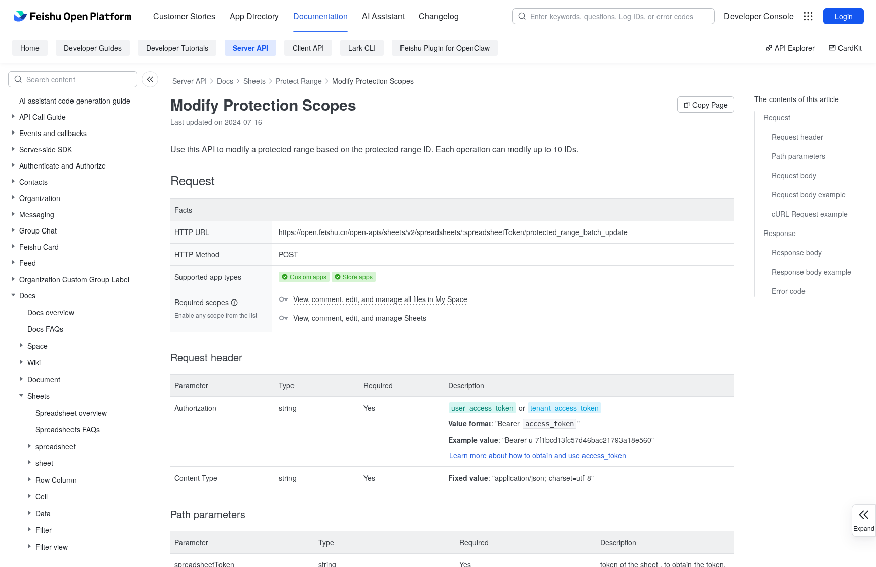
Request (776, 117)
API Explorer (795, 48)
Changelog (439, 16)
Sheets (254, 81)
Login (844, 16)
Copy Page (710, 104)
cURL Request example (810, 214)
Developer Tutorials (177, 48)
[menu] (306, 16)
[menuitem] (184, 16)
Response (779, 233)
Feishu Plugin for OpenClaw (445, 48)
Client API (308, 48)
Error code (789, 291)
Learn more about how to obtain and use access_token (537, 455)
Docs (225, 81)
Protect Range (299, 81)
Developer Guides (93, 48)
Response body (797, 252)
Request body (794, 175)
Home (30, 48)
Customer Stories (184, 16)
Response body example (811, 271)
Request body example (809, 194)
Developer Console (759, 16)
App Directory (254, 16)
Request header (797, 136)
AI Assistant (383, 16)
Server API (250, 48)
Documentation (320, 16)
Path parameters (798, 156)
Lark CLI (362, 48)
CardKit (850, 48)
